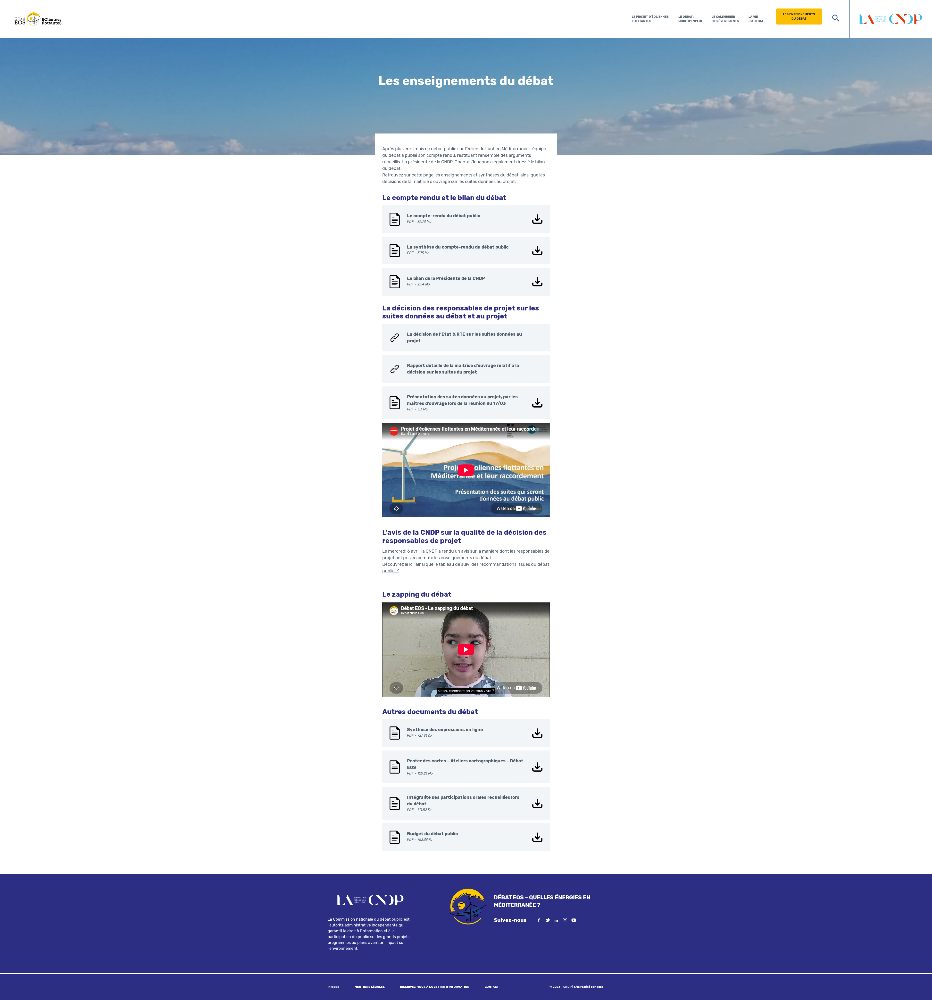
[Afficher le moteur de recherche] (836, 18)
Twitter (547, 920)
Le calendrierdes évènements (725, 19)
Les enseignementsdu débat (799, 16)
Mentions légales (370, 987)
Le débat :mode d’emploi (690, 19)
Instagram (565, 920)
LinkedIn (556, 920)
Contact (492, 987)
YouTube (574, 920)
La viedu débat (756, 19)
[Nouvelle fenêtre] (890, 19)
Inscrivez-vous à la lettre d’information (434, 987)
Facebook (539, 920)
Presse (333, 987)
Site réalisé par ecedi (589, 987)
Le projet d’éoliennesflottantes (650, 19)
